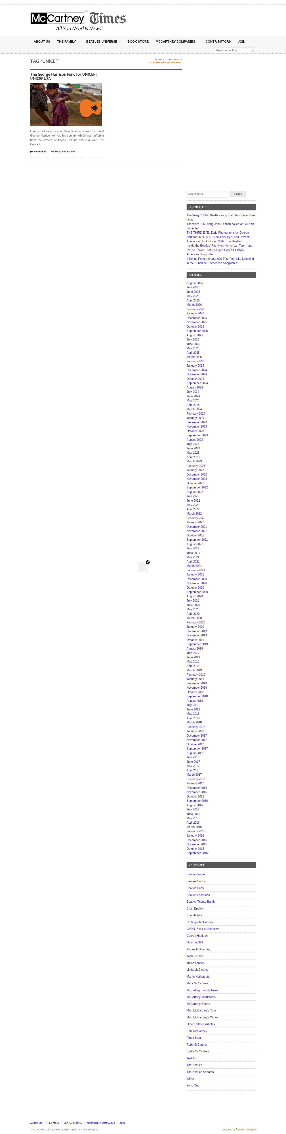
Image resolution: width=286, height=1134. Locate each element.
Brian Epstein (195, 908)
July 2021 (193, 548)
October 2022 (195, 483)
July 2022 (193, 496)
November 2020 (197, 583)
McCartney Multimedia (201, 997)
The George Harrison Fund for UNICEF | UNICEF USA (64, 76)
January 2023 (195, 470)
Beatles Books (196, 881)
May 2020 (193, 609)
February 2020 (196, 622)
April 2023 (193, 457)
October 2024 (195, 378)
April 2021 (193, 561)
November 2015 (197, 844)
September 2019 (197, 644)
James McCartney (198, 949)
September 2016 (197, 800)
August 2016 (195, 805)
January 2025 (195, 365)
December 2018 (197, 683)
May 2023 (193, 452)
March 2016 (194, 827)
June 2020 (193, 605)
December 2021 (197, 526)
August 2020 (195, 596)
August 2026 (195, 283)
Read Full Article (65, 151)
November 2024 (197, 374)
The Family (66, 41)
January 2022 (195, 522)
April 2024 (193, 405)
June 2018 (193, 709)
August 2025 (195, 335)
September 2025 (197, 330)
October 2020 (195, 587)
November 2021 (197, 531)
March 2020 (194, 618)
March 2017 (194, 774)
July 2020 (193, 600)
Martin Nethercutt (198, 976)
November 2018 (197, 687)
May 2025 (193, 348)
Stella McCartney (198, 1051)
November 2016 (197, 792)
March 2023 (194, 461)
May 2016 (193, 818)
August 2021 (195, 544)
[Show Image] (60, 87)
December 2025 (197, 318)
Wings (191, 1078)
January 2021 (195, 574)
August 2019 (195, 648)
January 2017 (195, 783)
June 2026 (193, 291)
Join (241, 41)
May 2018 (193, 713)
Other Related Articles (201, 1024)
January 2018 (195, 731)
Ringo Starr (194, 1037)
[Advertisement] (187, 21)
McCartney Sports (198, 1003)
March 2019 (194, 670)
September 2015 (197, 853)
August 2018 (195, 700)
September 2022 (197, 487)
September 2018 (197, 696)
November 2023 (197, 426)
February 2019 (196, 674)
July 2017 (193, 757)
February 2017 (196, 779)
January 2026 (195, 313)
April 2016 (193, 822)
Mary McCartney (197, 983)
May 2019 (193, 661)
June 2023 (193, 448)
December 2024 (197, 370)
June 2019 (193, 657)
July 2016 (193, 809)
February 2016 (196, 831)
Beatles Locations (198, 895)
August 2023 (195, 439)
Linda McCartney (197, 969)
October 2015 (195, 848)
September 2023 (197, 435)
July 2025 (193, 339)
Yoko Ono (193, 1085)
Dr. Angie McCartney (200, 922)
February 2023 (196, 465)
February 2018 (196, 727)
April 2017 (193, 770)
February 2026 (196, 309)
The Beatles (194, 1065)
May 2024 (193, 400)
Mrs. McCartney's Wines (202, 1017)
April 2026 (193, 300)
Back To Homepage (170, 59)
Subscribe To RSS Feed (167, 62)
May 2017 (193, 766)
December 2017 (197, 735)
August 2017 (195, 753)
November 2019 (197, 635)
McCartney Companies (101, 1123)
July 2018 (193, 705)
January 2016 (195, 835)
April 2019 (193, 666)
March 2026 (194, 304)
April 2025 (193, 352)
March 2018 (194, 722)
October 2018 (195, 692)
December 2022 (197, 474)
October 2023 (195, 431)
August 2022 (195, 492)
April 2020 (193, 613)
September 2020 (197, 592)
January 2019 (195, 679)
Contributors (218, 41)
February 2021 (196, 570)
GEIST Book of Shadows (203, 928)
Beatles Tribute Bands (201, 901)
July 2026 (193, 287)
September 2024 (197, 383)
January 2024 (195, 418)
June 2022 (193, 500)
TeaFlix (191, 1058)
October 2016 (195, 796)
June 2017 (193, 761)
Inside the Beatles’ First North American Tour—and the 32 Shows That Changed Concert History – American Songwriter (219, 250)
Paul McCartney (197, 1031)
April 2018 (193, 718)
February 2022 (196, 518)
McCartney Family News (202, 990)
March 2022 (194, 513)
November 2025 (197, 322)
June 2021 (193, 553)
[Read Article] (71, 87)
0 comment (40, 151)
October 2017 (195, 744)
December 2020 (197, 579)
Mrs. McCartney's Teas (202, 1010)
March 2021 (194, 565)
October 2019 (195, 640)
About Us (42, 41)
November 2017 (197, 739)
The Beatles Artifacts (200, 1072)
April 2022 (193, 509)
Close (147, 562)
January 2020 (195, 626)
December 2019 (197, 631)
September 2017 (197, 748)
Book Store (138, 41)
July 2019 (193, 652)
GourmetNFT (195, 942)
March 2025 (194, 357)
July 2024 (193, 391)
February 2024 (196, 413)
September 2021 (197, 539)
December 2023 (197, 422)
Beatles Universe (101, 41)
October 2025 (195, 326)
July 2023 (193, 444)
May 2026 (193, 296)
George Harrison (197, 935)
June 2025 (193, 344)
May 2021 (193, 557)
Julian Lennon (195, 963)
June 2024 (193, 396)
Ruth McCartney (197, 1044)
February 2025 (196, 361)
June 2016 (193, 814)
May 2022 (193, 505)
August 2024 (195, 387)
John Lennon (195, 956)
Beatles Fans (195, 888)
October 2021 (195, 535)
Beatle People (196, 874)
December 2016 (197, 787)
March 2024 (194, 409)
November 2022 (197, 478)
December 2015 (197, 840)
